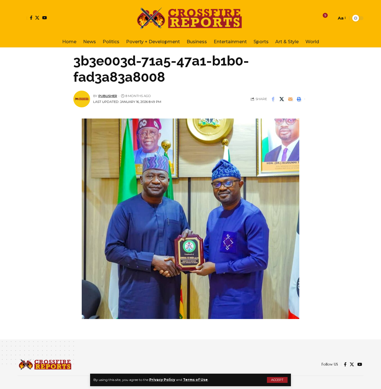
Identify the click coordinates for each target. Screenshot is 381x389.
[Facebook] (31, 18)
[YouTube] (44, 18)
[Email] (290, 99)
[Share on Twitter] (282, 99)
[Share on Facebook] (273, 99)
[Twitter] (37, 18)
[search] (331, 18)
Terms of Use (195, 380)
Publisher (107, 96)
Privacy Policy (162, 380)
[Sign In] (22, 18)
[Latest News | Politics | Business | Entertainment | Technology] (190, 18)
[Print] (299, 99)
